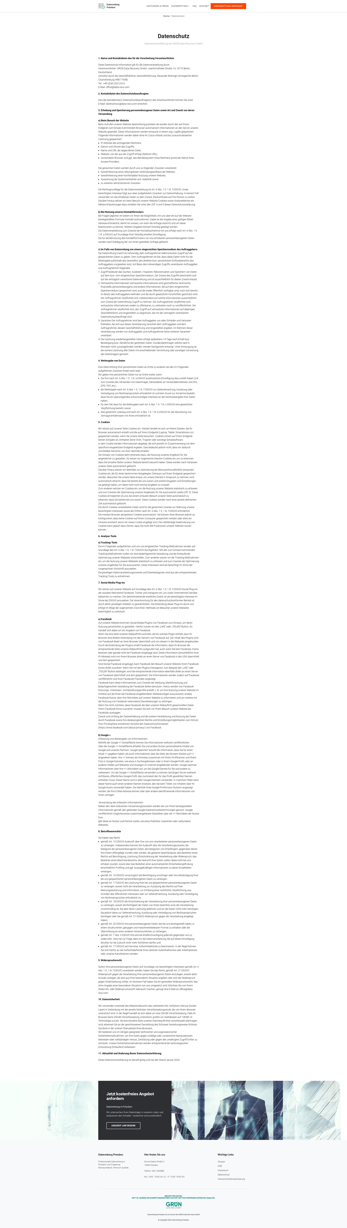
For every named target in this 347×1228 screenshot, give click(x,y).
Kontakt (204, 6)
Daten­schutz (224, 1174)
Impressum (223, 1170)
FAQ (195, 6)
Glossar (221, 1161)
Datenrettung (179, 6)
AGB (220, 1166)
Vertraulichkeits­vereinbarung (231, 1179)
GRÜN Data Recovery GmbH (189, 1214)
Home (166, 16)
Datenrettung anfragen (228, 6)
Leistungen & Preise (158, 6)
